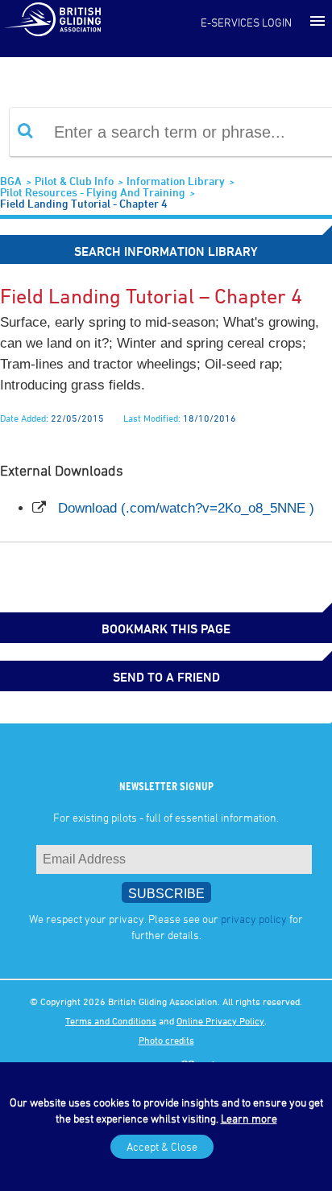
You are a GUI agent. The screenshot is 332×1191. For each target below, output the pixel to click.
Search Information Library (166, 251)
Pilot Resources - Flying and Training (92, 192)
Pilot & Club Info (74, 181)
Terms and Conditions (110, 1020)
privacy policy (254, 918)
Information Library (176, 181)
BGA (11, 181)
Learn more (249, 1118)
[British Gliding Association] (52, 18)
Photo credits (166, 1039)
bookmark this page (166, 628)
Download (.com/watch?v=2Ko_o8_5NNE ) (186, 508)
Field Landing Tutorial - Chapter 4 (84, 203)
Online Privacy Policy (220, 1020)
